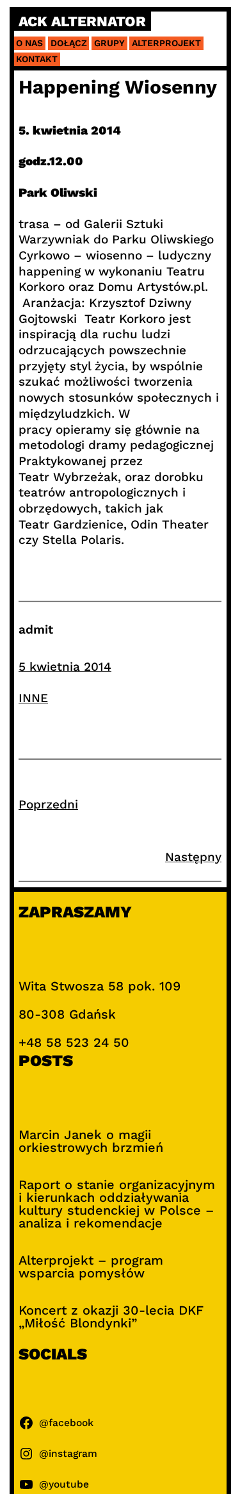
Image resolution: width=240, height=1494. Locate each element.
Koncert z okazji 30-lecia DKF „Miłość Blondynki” (111, 1316)
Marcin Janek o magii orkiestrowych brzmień (91, 1141)
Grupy (109, 43)
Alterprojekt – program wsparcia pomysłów (91, 1266)
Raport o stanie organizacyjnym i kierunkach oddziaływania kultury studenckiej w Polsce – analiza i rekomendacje (117, 1203)
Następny (193, 857)
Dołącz (69, 43)
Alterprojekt (166, 43)
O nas (29, 43)
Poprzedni (48, 804)
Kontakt (37, 59)
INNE (33, 698)
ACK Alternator (82, 21)
